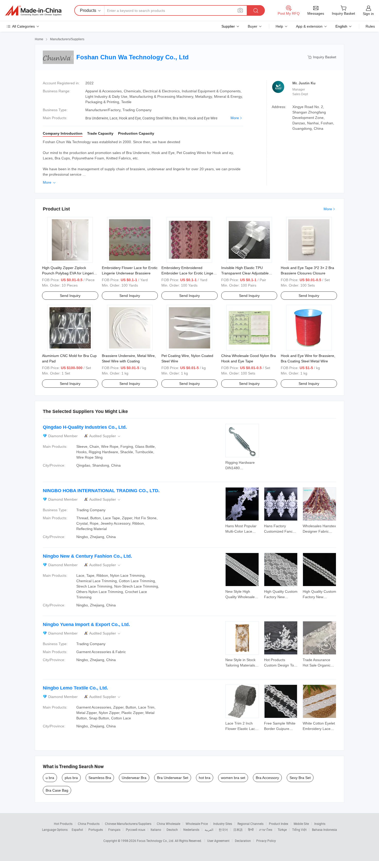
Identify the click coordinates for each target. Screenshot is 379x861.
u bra (50, 778)
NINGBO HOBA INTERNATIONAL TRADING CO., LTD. (101, 490)
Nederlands (191, 829)
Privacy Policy (266, 841)
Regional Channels (250, 824)
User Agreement (218, 841)
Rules (370, 26)
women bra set (233, 778)
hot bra (204, 778)
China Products (89, 824)
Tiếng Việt (299, 829)
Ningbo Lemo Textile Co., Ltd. (75, 688)
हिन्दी (251, 829)
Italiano (156, 829)
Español (77, 829)
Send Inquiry (70, 296)
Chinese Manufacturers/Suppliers (128, 824)
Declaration (243, 841)
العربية (209, 829)
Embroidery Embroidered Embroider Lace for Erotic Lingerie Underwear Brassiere (189, 273)
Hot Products (63, 824)
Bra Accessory (267, 778)
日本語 (238, 829)
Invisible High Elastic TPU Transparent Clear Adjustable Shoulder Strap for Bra (245, 273)
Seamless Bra (99, 778)
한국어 (223, 829)
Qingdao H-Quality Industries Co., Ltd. (85, 427)
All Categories (23, 26)
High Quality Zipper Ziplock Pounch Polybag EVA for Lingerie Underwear (69, 273)
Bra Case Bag (57, 790)
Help (279, 26)
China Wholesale (168, 824)
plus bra (71, 778)
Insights (319, 824)
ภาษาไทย (265, 829)
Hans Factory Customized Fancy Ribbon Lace (279, 531)
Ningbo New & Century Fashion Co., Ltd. (87, 556)
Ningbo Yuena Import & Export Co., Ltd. (86, 624)
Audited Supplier (105, 436)
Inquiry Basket (322, 57)
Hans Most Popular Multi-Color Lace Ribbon (241, 531)
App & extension (309, 26)
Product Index (278, 824)
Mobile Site (301, 824)
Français (114, 829)
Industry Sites (222, 824)
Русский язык (135, 829)
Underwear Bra (134, 778)
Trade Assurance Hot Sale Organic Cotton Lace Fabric (318, 665)
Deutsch (172, 829)
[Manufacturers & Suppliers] (33, 10)
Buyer (252, 26)
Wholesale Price (197, 824)
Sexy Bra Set (300, 778)
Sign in (368, 14)
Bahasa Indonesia (324, 829)
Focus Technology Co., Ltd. (156, 841)
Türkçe (282, 829)
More (234, 118)
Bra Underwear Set (172, 778)
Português (95, 829)
